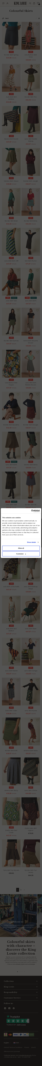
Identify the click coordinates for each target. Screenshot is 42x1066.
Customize (20, 554)
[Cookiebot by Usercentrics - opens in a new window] (31, 511)
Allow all (21, 548)
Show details (31, 542)
